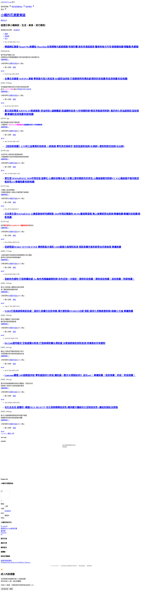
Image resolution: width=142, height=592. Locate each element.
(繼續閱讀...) (5, 59)
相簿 (6, 34)
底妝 (14, 67)
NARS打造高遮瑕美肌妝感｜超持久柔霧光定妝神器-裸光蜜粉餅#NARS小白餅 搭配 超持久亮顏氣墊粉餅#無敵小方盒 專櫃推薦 (69, 311)
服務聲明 (89, 566)
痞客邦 (11, 63)
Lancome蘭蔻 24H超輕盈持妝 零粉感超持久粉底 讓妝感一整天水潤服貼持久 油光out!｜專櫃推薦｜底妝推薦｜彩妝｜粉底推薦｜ (70, 375)
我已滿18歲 (5, 589)
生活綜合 (17, 30)
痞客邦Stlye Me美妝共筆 (9, 528)
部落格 (7, 36)
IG (1, 534)
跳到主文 (4, 20)
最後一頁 (11, 433)
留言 (15, 63)
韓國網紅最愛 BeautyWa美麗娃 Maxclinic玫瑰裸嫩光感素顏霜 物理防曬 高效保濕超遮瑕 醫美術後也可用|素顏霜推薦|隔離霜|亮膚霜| (72, 46)
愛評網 (3, 531)
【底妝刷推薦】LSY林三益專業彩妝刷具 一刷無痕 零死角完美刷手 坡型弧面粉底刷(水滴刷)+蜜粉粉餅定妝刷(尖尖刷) (64, 146)
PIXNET (56, 566)
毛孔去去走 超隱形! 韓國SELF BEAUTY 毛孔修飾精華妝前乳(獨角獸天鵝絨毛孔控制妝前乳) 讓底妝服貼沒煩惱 (61, 407)
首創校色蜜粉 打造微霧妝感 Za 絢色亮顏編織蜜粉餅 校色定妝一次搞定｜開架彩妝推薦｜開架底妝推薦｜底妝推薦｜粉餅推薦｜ (70, 279)
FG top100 (4, 526)
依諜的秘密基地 (6, 560)
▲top (2, 71)
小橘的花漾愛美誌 (13, 15)
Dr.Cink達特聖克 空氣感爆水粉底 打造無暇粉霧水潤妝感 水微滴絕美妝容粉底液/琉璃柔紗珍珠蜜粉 (55, 343)
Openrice (3, 532)
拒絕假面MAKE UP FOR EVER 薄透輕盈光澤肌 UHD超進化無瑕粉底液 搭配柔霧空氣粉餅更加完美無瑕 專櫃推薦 (63, 247)
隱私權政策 (82, 566)
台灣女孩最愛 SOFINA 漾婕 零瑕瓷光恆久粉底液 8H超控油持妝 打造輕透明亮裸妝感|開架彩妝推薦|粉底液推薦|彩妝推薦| (66, 78)
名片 (6, 38)
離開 (11, 589)
